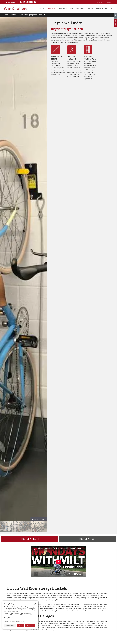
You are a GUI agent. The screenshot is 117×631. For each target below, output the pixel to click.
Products (50, 8)
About (40, 8)
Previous (35, 519)
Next (43, 519)
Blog (71, 8)
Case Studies (80, 8)
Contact (90, 8)
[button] (111, 8)
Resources (61, 8)
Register (100, 2)
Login (109, 2)
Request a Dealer (29, 538)
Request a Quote (101, 8)
